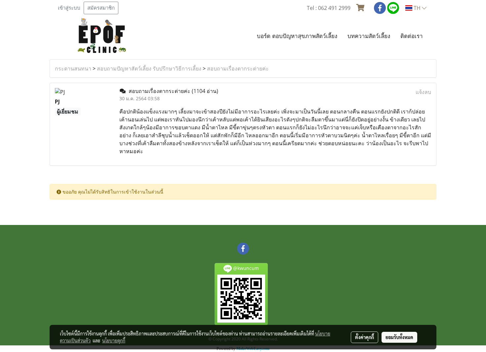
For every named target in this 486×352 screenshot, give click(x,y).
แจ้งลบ (423, 92)
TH (417, 8)
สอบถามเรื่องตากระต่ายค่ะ (238, 68)
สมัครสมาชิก (101, 8)
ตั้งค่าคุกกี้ (364, 337)
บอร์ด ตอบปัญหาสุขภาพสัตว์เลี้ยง (297, 35)
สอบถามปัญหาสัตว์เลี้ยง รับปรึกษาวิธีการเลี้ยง (149, 68)
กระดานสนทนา (73, 68)
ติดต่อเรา (411, 35)
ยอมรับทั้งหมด (399, 337)
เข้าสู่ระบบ (69, 8)
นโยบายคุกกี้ (113, 340)
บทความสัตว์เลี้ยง (368, 35)
